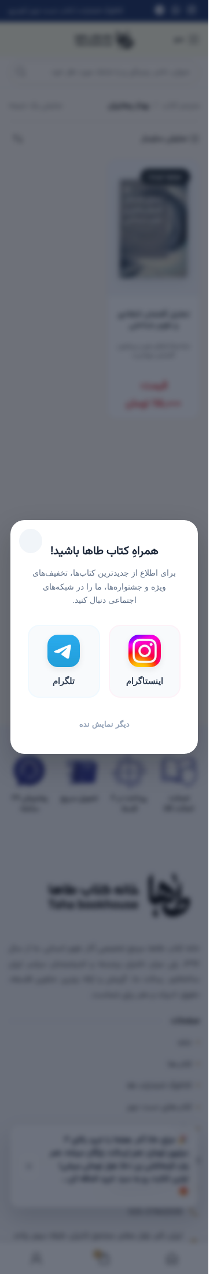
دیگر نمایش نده (104, 724)
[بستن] (30, 541)
